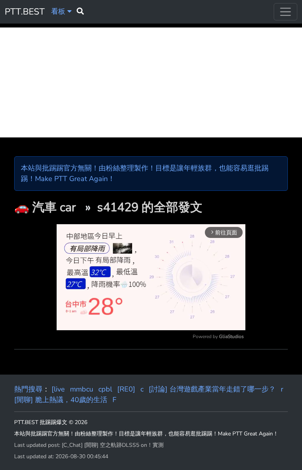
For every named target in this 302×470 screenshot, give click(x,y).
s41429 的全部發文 (150, 207)
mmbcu (81, 389)
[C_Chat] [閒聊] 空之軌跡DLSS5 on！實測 (113, 445)
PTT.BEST (25, 11)
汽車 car (55, 207)
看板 (59, 11)
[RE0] (126, 389)
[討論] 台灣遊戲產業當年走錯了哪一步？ (212, 389)
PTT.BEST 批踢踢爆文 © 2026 (50, 422)
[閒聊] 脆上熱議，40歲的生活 (60, 399)
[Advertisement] (151, 82)
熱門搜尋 (28, 389)
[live (58, 389)
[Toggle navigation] (285, 11)
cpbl (105, 389)
